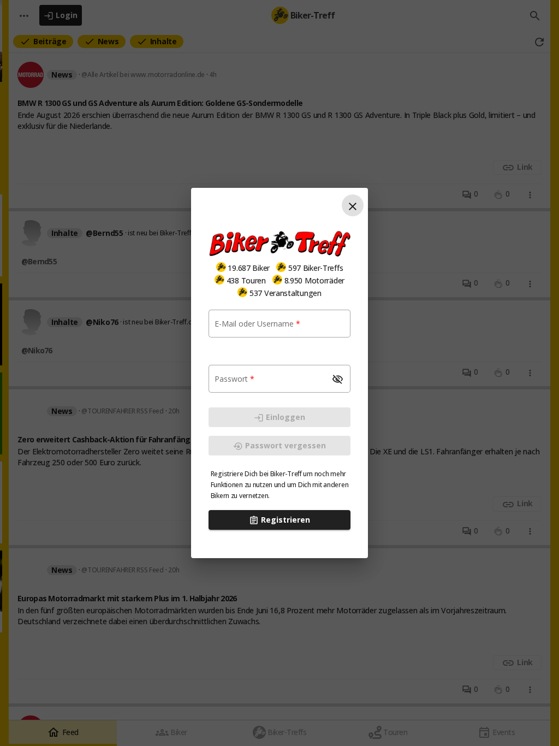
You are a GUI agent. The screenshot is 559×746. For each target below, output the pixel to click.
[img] (221, 267)
